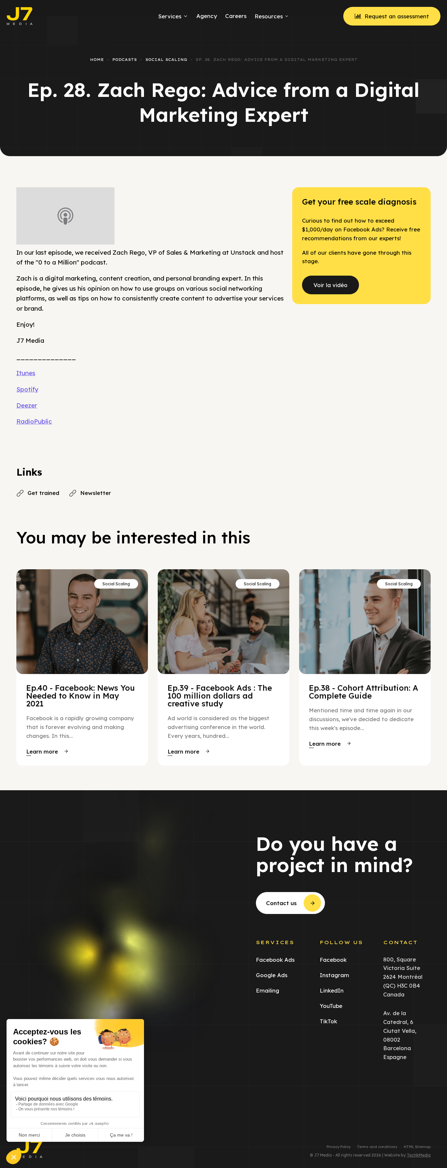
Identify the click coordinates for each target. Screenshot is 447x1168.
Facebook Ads (275, 959)
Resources (269, 16)
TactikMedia (419, 1155)
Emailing (267, 990)
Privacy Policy (338, 1147)
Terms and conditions (377, 1147)
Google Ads (271, 975)
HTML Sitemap (417, 1147)
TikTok (328, 1021)
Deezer (26, 405)
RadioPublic (34, 421)
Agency (206, 15)
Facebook (333, 959)
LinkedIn (332, 990)
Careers (235, 15)
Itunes (25, 373)
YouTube (331, 1005)
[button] (47, 751)
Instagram (334, 975)
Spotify (27, 389)
